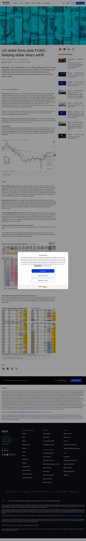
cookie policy (41, 265)
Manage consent (43, 280)
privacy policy (52, 265)
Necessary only (43, 275)
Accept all (43, 271)
